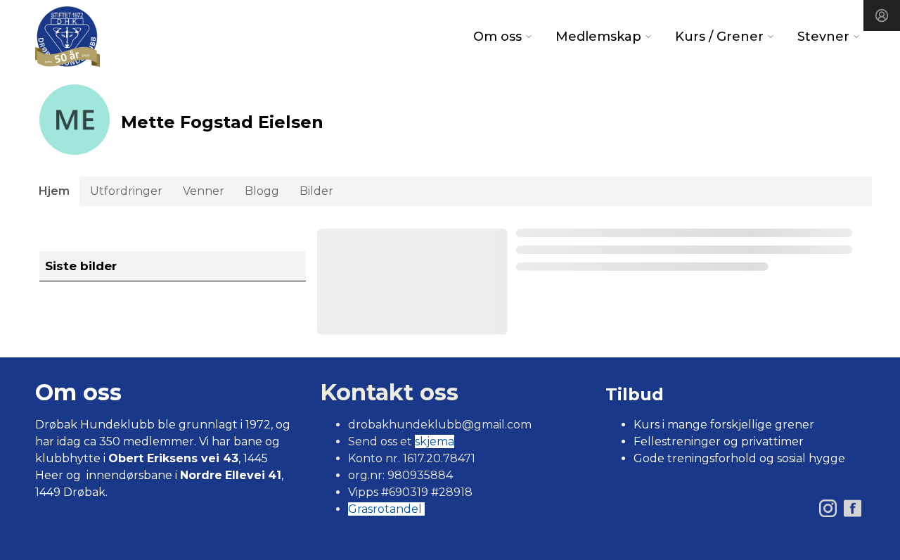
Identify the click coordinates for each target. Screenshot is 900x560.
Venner (203, 191)
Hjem (54, 191)
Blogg (262, 191)
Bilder (316, 191)
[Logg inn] (881, 15)
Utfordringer (126, 191)
